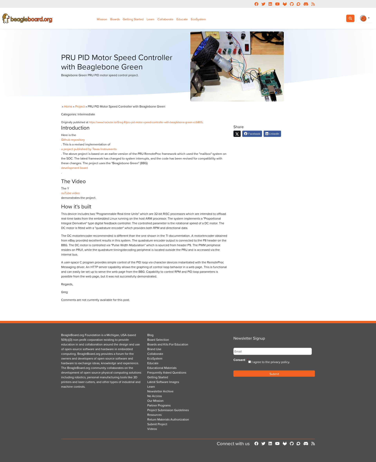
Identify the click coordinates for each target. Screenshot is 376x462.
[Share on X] (237, 134)
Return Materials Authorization (168, 419)
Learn (150, 19)
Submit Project (157, 424)
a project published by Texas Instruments (89, 149)
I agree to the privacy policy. (271, 362)
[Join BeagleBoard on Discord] (305, 443)
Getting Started (133, 19)
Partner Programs (159, 405)
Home (68, 106)
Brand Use (154, 349)
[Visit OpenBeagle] (285, 443)
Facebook (254, 133)
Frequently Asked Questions (166, 372)
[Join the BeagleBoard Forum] (298, 443)
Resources (154, 415)
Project (80, 106)
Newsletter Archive (160, 391)
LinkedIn (273, 133)
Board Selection (158, 339)
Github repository (73, 139)
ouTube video (70, 193)
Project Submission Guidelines (168, 410)
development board (74, 168)
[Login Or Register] (365, 18)
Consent (240, 360)
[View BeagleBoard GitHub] (292, 443)
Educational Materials (161, 368)
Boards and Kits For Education (167, 344)
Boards (115, 19)
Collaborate (165, 19)
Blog (150, 335)
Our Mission (155, 400)
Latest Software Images (163, 382)
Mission (102, 19)
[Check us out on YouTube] (277, 443)
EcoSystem (198, 19)
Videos (152, 429)
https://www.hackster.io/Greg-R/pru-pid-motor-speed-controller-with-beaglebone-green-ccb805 (145, 122)
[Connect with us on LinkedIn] (270, 443)
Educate (182, 19)
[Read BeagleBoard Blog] (313, 443)
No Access (154, 396)
